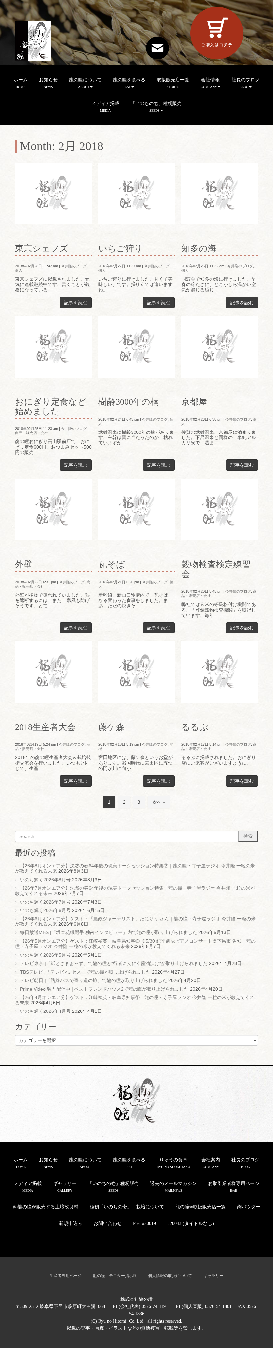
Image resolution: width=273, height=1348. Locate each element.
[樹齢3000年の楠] (136, 347)
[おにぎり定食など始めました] (53, 347)
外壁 (23, 564)
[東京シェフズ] (53, 193)
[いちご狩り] (136, 193)
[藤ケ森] (136, 672)
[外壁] (53, 509)
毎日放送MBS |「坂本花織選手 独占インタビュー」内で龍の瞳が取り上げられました (108, 932)
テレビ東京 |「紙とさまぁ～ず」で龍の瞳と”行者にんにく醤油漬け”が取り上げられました (114, 963)
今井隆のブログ (74, 266)
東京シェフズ (41, 248)
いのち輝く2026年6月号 (45, 910)
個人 (18, 270)
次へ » (159, 802)
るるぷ (194, 727)
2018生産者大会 (45, 727)
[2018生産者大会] (53, 672)
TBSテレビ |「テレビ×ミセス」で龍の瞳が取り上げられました (85, 972)
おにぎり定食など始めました (50, 406)
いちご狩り (120, 248)
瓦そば (111, 564)
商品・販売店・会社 (31, 433)
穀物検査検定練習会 (216, 569)
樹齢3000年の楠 (128, 402)
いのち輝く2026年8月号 (45, 879)
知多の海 (198, 248)
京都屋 (194, 402)
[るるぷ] (219, 672)
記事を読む (75, 302)
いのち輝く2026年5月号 (45, 955)
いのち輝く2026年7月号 (45, 902)
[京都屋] (219, 347)
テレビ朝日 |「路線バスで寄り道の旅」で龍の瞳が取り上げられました (93, 980)
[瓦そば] (136, 509)
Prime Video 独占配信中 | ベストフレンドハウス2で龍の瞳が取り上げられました (104, 989)
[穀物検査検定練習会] (219, 509)
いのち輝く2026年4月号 (45, 1011)
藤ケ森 (111, 727)
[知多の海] (219, 193)
